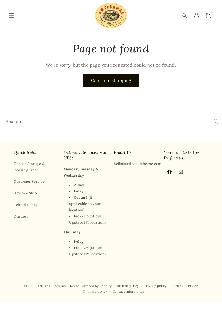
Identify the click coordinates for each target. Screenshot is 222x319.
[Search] (216, 121)
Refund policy (128, 286)
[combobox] (111, 121)
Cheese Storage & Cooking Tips (29, 166)
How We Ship (25, 193)
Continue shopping (111, 80)
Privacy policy (155, 286)
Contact (21, 216)
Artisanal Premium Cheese (58, 286)
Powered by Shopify (96, 286)
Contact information (129, 291)
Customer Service (29, 181)
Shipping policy (95, 291)
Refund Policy (26, 204)
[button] (11, 15)
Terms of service (185, 286)
